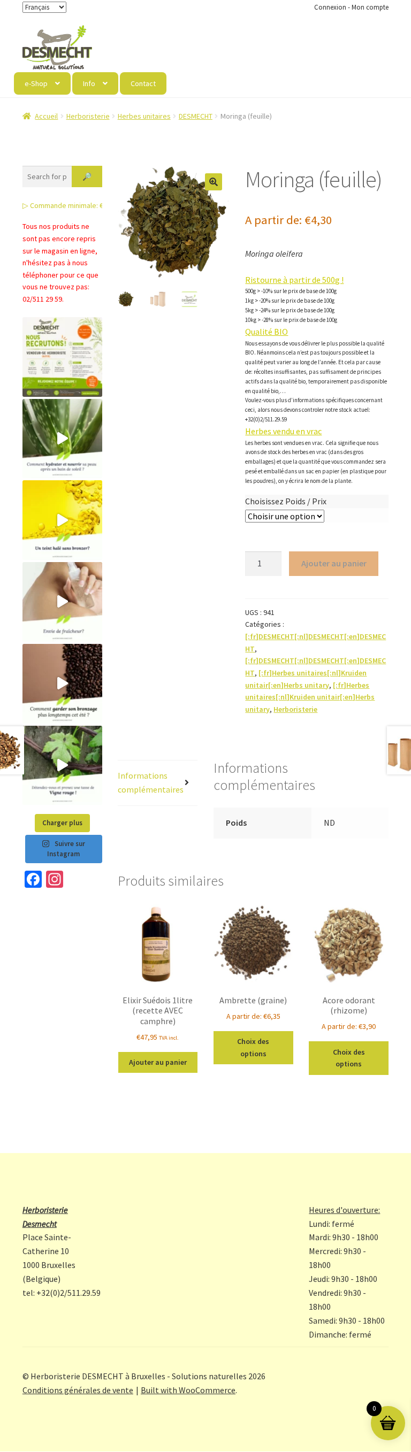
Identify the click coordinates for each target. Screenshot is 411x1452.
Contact (143, 83)
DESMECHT (195, 116)
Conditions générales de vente (77, 1390)
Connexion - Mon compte (351, 7)
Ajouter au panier (334, 563)
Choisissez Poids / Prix (285, 501)
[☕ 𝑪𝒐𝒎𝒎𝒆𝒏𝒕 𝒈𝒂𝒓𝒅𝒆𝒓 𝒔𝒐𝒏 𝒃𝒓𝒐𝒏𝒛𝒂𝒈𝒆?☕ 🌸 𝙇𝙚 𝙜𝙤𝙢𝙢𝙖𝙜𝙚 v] (62, 684)
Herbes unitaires (144, 116)
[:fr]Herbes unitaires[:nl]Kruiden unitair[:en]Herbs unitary (310, 697)
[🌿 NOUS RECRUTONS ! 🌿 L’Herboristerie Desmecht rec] (62, 357)
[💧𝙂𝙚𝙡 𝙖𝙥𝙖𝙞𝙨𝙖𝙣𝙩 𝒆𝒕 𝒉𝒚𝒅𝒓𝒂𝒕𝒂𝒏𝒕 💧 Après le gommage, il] (62, 439)
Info (89, 83)
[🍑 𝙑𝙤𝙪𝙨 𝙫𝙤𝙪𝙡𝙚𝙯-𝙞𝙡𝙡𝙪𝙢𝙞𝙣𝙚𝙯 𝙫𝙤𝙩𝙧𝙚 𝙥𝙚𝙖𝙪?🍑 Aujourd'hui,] (62, 520)
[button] (213, 181)
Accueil (46, 116)
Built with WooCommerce (188, 1390)
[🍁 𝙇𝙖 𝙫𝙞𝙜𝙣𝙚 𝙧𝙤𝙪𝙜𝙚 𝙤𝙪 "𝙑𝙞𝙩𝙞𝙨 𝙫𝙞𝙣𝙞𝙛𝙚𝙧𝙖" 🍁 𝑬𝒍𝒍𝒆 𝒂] (62, 765)
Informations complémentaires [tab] (151, 782)
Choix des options (253, 1047)
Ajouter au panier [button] (158, 1062)
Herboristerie (88, 116)
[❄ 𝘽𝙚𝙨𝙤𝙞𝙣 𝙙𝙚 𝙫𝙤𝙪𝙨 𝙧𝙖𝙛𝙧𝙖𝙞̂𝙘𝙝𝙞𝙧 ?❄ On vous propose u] (62, 602)
